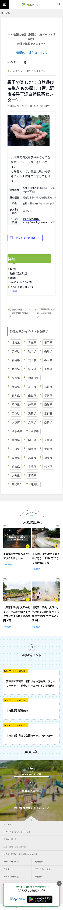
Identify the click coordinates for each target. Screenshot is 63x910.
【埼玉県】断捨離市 (17, 710)
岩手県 (48, 342)
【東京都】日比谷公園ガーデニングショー (29, 735)
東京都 (16, 377)
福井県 (16, 395)
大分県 (16, 475)
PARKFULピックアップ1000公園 (17, 832)
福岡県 (48, 457)
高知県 (32, 457)
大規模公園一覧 (10, 839)
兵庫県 (32, 422)
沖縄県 (35, 484)
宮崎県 (32, 475)
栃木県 (48, 360)
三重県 (16, 413)
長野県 (48, 395)
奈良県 (48, 422)
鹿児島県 (17, 484)
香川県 (48, 448)
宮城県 (16, 351)
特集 (5, 526)
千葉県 (13, 291)
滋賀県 (32, 413)
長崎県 (32, 466)
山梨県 (32, 395)
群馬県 (16, 369)
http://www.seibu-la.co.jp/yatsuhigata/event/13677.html (42, 220)
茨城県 (32, 360)
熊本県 (48, 466)
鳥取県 (35, 431)
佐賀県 (16, 466)
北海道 (16, 342)
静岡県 (32, 404)
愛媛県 (16, 457)
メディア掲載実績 (11, 876)
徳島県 (32, 448)
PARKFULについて (12, 862)
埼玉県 (32, 369)
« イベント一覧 (16, 62)
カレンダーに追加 (26, 237)
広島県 (48, 440)
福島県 (16, 360)
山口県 (16, 448)
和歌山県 (17, 431)
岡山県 (32, 440)
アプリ (6, 869)
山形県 (48, 351)
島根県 (16, 440)
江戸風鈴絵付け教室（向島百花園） (46, 311)
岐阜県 (16, 404)
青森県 (32, 342)
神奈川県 (33, 377)
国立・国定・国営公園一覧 (15, 847)
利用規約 (39, 862)
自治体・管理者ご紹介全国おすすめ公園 (20, 854)
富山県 (32, 386)
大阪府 (16, 422)
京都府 (48, 413)
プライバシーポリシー (44, 869)
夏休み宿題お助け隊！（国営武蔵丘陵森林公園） (21, 313)
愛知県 (48, 404)
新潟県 (16, 386)
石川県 (48, 386)
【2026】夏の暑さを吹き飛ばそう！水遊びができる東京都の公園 (46, 558)
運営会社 (39, 876)
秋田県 (32, 351)
